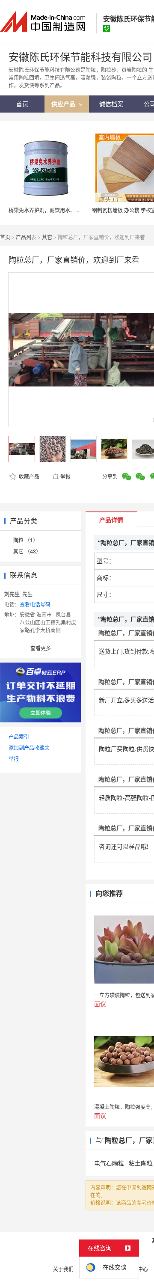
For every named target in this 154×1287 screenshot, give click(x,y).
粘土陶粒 (141, 1163)
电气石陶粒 (109, 1163)
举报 (65, 476)
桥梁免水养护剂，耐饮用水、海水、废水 (55, 210)
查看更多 (40, 648)
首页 (5, 237)
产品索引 (19, 736)
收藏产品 (28, 476)
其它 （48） (27, 551)
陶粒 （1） (25, 540)
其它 (47, 237)
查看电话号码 (35, 604)
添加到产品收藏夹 (29, 748)
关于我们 (63, 1269)
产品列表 (26, 237)
